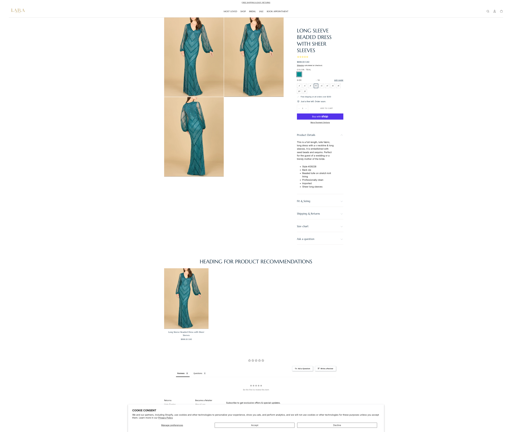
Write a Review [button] (327, 368)
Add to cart (326, 108)
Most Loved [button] (230, 11)
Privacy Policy (165, 417)
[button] (488, 11)
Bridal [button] (252, 11)
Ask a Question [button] (304, 368)
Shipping (300, 65)
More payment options (320, 122)
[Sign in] (494, 11)
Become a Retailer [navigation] (203, 400)
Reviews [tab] (181, 373)
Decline (337, 425)
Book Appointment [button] (277, 11)
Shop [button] (243, 11)
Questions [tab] (197, 373)
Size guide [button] (338, 80)
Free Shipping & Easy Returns (256, 2)
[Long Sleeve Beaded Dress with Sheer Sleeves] (186, 298)
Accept (254, 425)
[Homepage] (17, 11)
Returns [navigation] (167, 400)
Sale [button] (261, 11)
